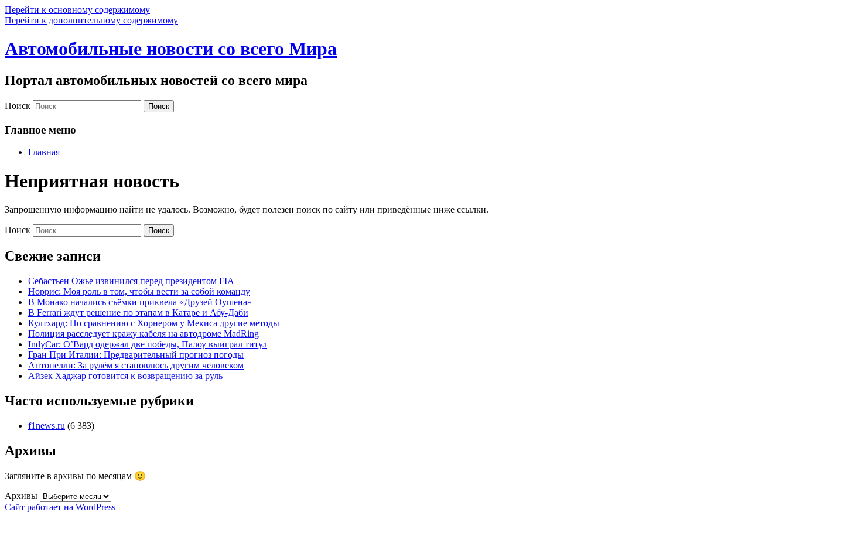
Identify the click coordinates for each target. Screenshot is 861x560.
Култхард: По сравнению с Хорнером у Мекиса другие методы (153, 323)
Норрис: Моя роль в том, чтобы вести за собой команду (139, 291)
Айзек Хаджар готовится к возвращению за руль (125, 376)
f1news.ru (46, 426)
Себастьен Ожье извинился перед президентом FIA (131, 281)
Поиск (17, 106)
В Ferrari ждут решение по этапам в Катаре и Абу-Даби (138, 312)
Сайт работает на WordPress (60, 507)
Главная (44, 152)
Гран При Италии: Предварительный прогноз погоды (136, 355)
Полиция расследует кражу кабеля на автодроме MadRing (143, 334)
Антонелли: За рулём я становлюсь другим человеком (136, 365)
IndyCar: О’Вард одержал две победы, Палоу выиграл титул (147, 344)
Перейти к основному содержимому (77, 10)
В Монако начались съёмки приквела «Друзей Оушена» (140, 302)
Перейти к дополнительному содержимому (91, 20)
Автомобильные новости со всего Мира (171, 48)
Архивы (21, 496)
